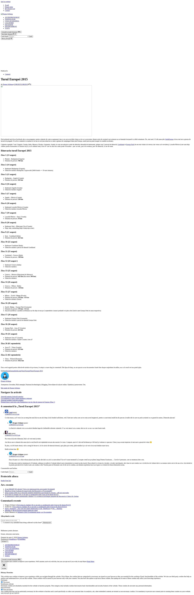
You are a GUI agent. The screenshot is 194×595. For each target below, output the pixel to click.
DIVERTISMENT (11, 26)
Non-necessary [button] (5, 587)
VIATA (7, 28)
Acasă (7, 5)
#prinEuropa (169, 139)
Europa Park (130, 144)
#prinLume (17, 371)
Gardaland (121, 144)
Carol (10, 412)
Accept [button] (80, 561)
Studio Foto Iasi (6, 481)
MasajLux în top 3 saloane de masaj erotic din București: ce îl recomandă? (28, 491)
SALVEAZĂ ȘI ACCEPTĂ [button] (10, 593)
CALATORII (9, 23)
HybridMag (21, 539)
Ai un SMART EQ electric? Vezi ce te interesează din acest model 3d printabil (30, 489)
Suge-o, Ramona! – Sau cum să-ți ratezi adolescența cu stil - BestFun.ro (27, 508)
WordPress (12, 539)
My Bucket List (10, 9)
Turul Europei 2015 (36, 371)
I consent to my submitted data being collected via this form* (22, 522)
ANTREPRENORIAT (12, 17)
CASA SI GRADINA (12, 21)
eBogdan (8, 510)
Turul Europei (25, 371)
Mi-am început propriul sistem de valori (25, 510)
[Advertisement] (97, 55)
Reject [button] (85, 561)
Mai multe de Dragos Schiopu (10, 388)
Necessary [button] (4, 580)
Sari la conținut (5, 2)
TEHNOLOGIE (10, 19)
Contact (7, 10)
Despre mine (9, 7)
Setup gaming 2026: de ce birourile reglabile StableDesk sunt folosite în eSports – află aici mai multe (37, 493)
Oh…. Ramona (57, 508)
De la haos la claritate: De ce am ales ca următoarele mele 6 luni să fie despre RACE (32, 494)
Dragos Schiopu (8, 84)
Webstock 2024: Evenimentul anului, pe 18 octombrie (34, 512)
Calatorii (7, 74)
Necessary (6, 582)
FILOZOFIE (9, 25)
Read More (90, 561)
